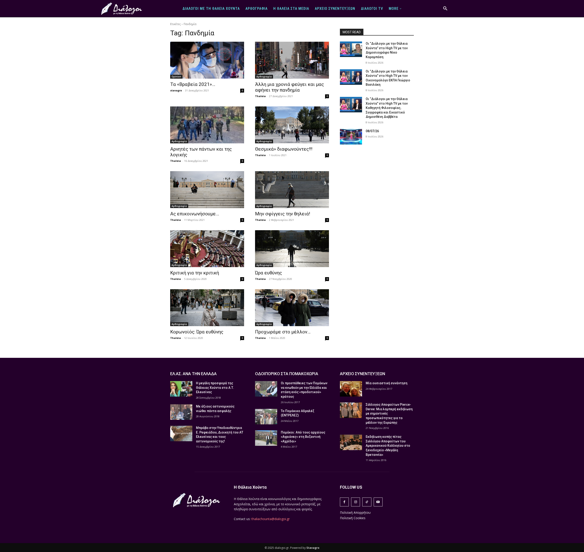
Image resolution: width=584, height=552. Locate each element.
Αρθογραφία (264, 76)
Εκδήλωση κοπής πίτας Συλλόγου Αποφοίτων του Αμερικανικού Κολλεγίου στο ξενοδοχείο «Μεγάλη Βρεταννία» (388, 445)
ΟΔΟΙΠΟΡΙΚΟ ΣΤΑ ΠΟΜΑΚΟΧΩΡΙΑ (286, 373)
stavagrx (176, 90)
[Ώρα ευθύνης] (292, 248)
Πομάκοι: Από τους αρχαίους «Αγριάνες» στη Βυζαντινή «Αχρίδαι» (303, 437)
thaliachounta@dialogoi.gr (270, 519)
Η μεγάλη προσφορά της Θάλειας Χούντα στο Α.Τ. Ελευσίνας (215, 387)
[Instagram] (355, 502)
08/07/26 (372, 131)
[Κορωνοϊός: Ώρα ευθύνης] (207, 307)
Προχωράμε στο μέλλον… (282, 332)
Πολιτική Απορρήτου (355, 512)
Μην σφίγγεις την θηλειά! (282, 214)
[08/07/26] (351, 136)
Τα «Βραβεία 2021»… (192, 84)
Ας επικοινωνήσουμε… (194, 214)
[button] (445, 8)
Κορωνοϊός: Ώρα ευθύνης (196, 332)
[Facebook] (344, 502)
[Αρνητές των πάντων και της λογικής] (207, 124)
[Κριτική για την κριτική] (207, 248)
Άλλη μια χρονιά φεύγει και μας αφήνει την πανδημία (289, 87)
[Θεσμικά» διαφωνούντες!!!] (292, 124)
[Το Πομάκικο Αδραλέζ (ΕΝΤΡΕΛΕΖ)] (266, 416)
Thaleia (260, 96)
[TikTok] (366, 502)
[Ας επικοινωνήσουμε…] (207, 189)
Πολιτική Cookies (352, 518)
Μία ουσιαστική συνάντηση (386, 383)
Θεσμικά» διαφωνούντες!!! (283, 149)
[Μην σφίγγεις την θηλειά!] (292, 189)
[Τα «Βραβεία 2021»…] (207, 60)
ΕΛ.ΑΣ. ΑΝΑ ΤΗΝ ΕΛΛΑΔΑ (193, 373)
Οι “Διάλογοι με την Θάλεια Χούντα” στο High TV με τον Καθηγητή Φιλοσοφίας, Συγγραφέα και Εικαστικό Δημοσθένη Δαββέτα (387, 108)
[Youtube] (378, 502)
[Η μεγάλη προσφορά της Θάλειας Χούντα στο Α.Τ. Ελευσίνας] (181, 389)
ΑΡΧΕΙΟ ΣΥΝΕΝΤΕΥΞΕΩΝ (362, 373)
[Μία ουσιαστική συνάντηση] (351, 389)
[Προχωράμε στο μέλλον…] (292, 307)
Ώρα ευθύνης (268, 273)
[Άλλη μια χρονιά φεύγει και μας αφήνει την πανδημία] (292, 60)
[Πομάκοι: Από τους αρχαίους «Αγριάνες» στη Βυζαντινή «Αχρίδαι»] (266, 438)
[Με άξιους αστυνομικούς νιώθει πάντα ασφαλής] (181, 412)
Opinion (176, 76)
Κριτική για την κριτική (194, 273)
